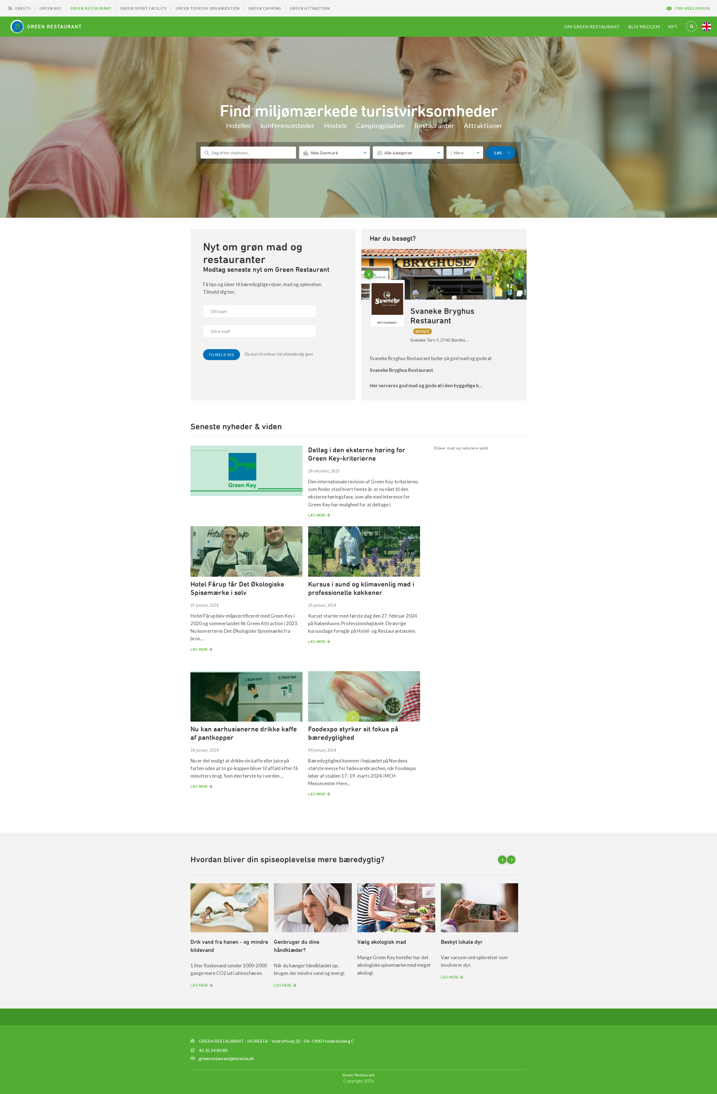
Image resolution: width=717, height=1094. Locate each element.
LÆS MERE (316, 515)
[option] (444, 324)
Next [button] (520, 274)
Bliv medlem (644, 26)
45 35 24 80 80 (213, 1050)
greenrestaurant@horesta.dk (226, 1058)
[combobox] (334, 152)
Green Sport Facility (143, 8)
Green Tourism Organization (208, 8)
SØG (498, 152)
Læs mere (199, 985)
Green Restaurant (90, 8)
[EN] (706, 26)
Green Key (50, 8)
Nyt (673, 26)
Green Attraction (310, 8)
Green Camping (264, 8)
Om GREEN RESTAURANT (592, 26)
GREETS (23, 8)
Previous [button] (370, 274)
